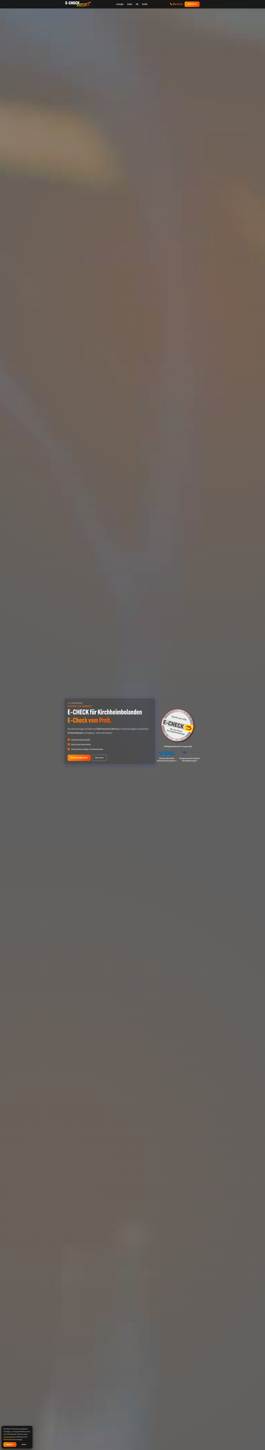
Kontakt (144, 4)
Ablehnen (24, 1444)
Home (69, 703)
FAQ (137, 4)
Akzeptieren (10, 1444)
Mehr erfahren (99, 758)
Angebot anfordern (192, 4)
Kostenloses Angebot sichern (79, 757)
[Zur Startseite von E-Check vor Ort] (78, 4)
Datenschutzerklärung (9, 1437)
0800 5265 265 (177, 4)
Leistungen (119, 4)
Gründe (129, 4)
